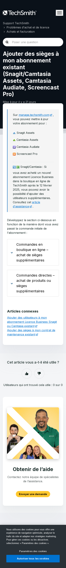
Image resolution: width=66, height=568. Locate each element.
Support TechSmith (16, 23)
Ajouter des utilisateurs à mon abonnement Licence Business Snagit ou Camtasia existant (32, 322)
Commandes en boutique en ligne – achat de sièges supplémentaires (32, 252)
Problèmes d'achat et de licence (28, 27)
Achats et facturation (21, 31)
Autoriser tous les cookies (33, 558)
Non (39, 373)
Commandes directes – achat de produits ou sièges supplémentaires (35, 283)
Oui (27, 373)
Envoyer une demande (33, 494)
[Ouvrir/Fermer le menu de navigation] (59, 13)
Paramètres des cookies (33, 551)
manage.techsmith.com (34, 115)
